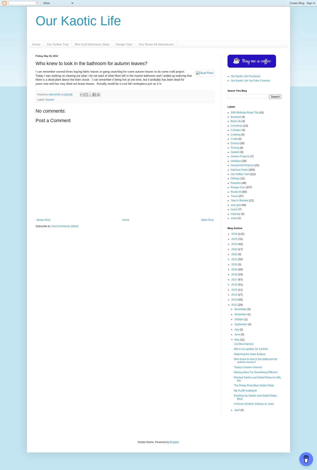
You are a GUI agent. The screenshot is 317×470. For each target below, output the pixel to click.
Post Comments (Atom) (65, 226)
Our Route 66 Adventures (156, 44)
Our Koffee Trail (57, 44)
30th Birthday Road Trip (245, 112)
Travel (234, 196)
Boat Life (236, 121)
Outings (235, 178)
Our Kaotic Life (78, 21)
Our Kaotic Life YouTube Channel (250, 80)
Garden (235, 152)
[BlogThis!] (86, 94)
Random (50, 99)
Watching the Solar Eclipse (249, 354)
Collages (236, 130)
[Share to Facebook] (94, 94)
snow (234, 218)
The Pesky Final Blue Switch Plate (254, 385)
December (240, 309)
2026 (234, 234)
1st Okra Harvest (243, 344)
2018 (234, 274)
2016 (234, 284)
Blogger (174, 442)
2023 (234, 249)
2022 (234, 254)
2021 (234, 259)
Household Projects (242, 165)
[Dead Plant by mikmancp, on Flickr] (205, 73)
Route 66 (236, 191)
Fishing (235, 147)
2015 (234, 289)
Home (36, 44)
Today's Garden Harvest (248, 367)
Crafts (234, 138)
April (237, 410)
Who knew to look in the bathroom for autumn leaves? (255, 361)
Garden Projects (240, 156)
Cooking (236, 134)
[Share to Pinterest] (98, 94)
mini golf (236, 205)
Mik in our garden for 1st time (251, 349)
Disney (235, 143)
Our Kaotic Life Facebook (245, 76)
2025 (234, 239)
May (237, 339)
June (237, 334)
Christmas (237, 125)
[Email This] (82, 94)
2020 (234, 264)
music (234, 209)
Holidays (236, 161)
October (239, 319)
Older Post (207, 219)
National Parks (239, 169)
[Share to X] (90, 94)
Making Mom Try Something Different (255, 372)
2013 (234, 299)
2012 (234, 304)
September (241, 324)
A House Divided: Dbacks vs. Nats (254, 403)
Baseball (236, 116)
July (237, 329)
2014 (234, 294)
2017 (234, 279)
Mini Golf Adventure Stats (92, 44)
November (240, 314)
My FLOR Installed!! (245, 390)
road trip (235, 213)
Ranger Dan (124, 44)
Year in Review (239, 200)
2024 (234, 244)
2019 (234, 269)
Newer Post (43, 219)
